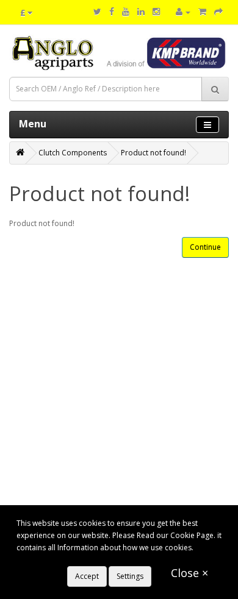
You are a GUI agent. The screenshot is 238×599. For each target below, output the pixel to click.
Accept (87, 576)
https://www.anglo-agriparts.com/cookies (87, 560)
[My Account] (183, 12)
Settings (130, 576)
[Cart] (202, 12)
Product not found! (153, 152)
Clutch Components (72, 152)
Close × (189, 572)
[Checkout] (218, 12)
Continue (205, 247)
